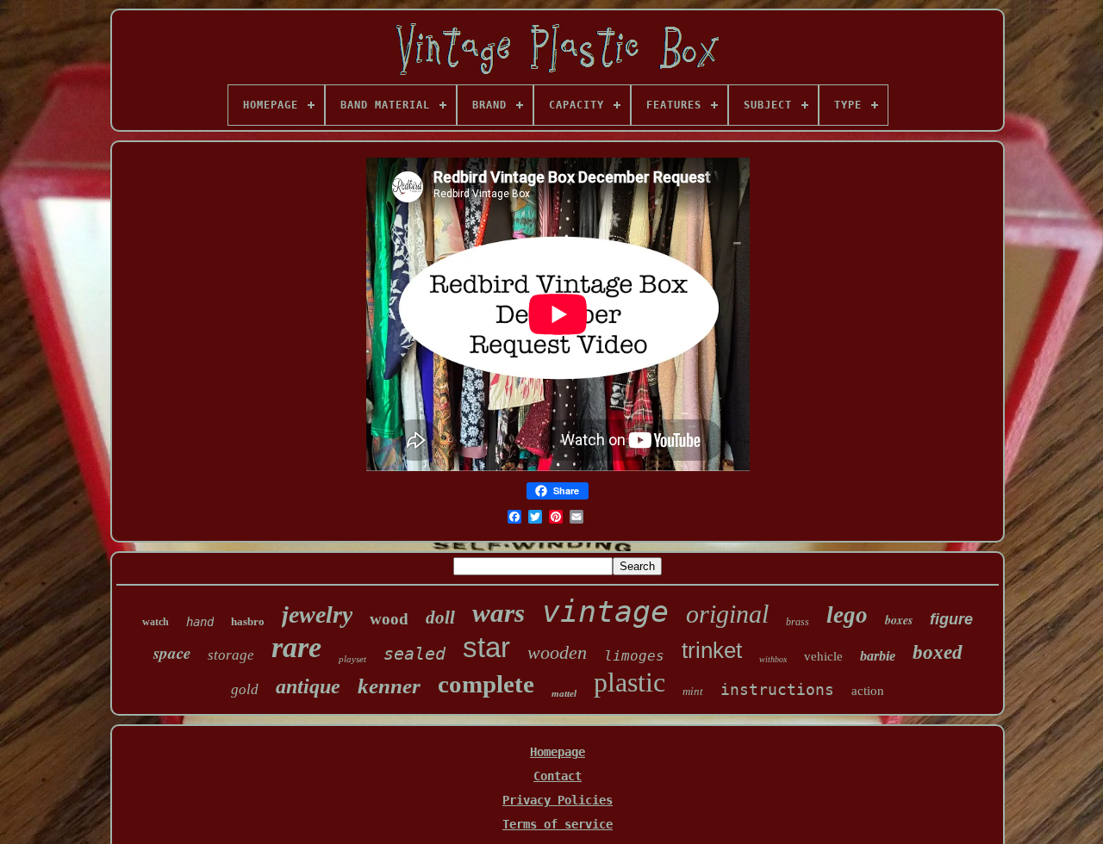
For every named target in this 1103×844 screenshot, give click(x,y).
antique (308, 686)
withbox (773, 659)
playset (352, 659)
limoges (634, 656)
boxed (938, 652)
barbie (877, 656)
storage (231, 655)
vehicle (823, 656)
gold (245, 689)
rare (296, 647)
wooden (557, 652)
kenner (389, 686)
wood (389, 619)
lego (847, 615)
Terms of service (557, 824)
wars (498, 613)
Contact (557, 776)
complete (486, 684)
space (171, 652)
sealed (414, 653)
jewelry (317, 614)
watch (155, 622)
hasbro (248, 621)
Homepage (557, 752)
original (727, 613)
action (867, 691)
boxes (899, 620)
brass (797, 622)
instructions (777, 689)
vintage (605, 611)
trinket (712, 650)
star (486, 647)
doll (440, 617)
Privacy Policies (557, 800)
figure (951, 619)
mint (692, 691)
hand (200, 622)
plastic (629, 682)
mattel (564, 693)
